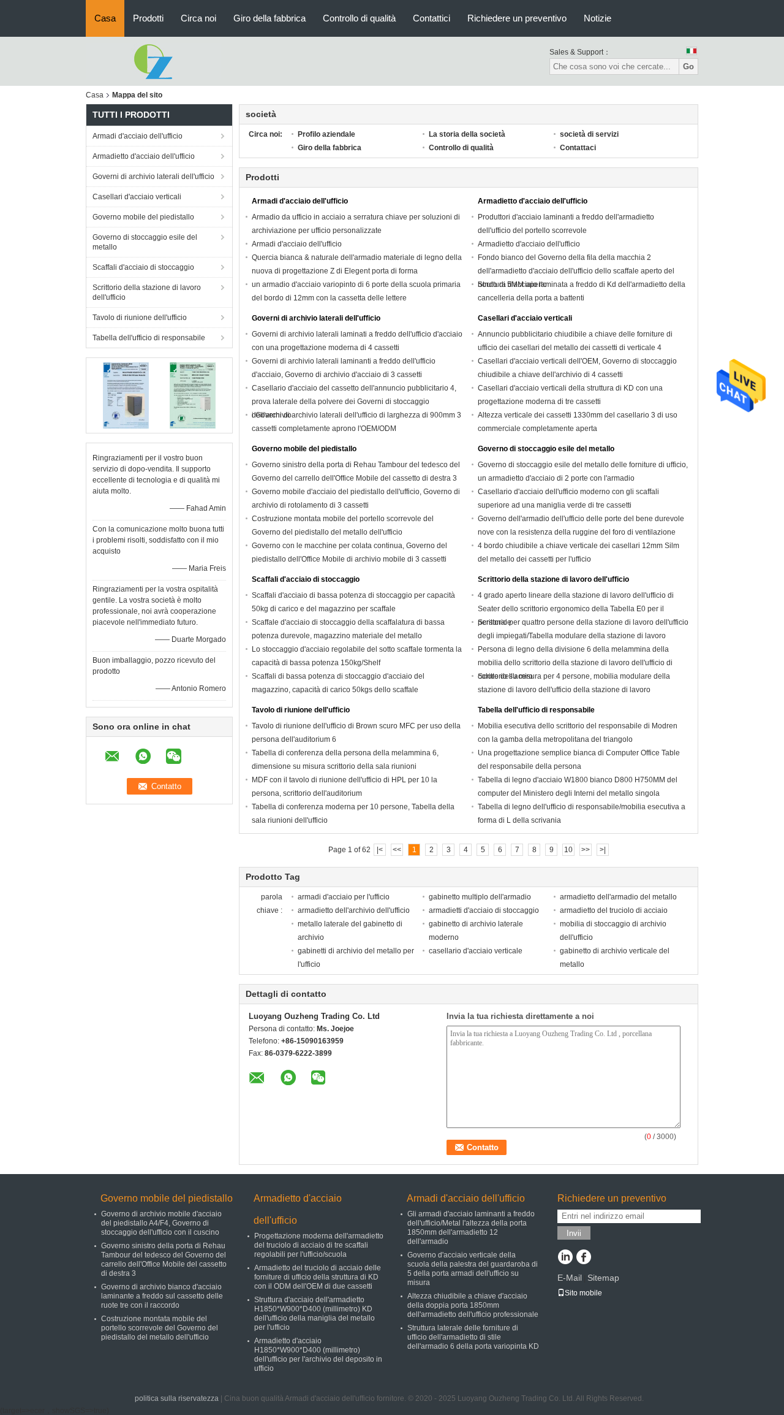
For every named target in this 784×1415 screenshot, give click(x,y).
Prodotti (148, 18)
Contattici (431, 18)
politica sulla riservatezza (177, 1398)
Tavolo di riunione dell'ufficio (139, 317)
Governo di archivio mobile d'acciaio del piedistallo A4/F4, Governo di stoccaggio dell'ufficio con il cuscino (161, 1223)
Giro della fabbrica (269, 18)
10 (568, 849)
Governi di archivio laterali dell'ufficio (153, 176)
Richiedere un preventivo (517, 18)
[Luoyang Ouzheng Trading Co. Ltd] (153, 60)
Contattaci (578, 147)
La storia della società (467, 134)
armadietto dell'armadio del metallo (618, 897)
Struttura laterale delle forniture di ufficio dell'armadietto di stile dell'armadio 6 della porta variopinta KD (473, 1337)
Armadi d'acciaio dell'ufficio (137, 136)
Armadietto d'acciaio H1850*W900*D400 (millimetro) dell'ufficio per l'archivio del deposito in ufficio (318, 1355)
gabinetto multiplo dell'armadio (480, 897)
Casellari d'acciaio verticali (136, 197)
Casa (105, 18)
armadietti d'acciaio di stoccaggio (484, 910)
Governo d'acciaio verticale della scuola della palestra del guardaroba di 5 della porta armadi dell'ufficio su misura (472, 1269)
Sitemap (603, 1278)
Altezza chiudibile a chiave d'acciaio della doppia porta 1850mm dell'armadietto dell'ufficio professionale (472, 1305)
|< (380, 849)
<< (397, 849)
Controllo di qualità (359, 18)
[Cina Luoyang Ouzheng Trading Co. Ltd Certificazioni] (125, 395)
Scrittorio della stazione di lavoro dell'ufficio (146, 292)
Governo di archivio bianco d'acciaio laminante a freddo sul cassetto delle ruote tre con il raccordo (162, 1296)
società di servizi (589, 134)
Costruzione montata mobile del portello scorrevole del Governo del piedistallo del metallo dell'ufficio (159, 1327)
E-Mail (569, 1278)
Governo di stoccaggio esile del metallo (144, 242)
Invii (574, 1233)
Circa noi (198, 18)
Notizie (597, 18)
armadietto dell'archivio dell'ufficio (354, 910)
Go (688, 66)
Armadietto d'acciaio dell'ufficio (143, 156)
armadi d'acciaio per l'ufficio (344, 897)
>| (603, 849)
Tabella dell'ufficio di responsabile (148, 338)
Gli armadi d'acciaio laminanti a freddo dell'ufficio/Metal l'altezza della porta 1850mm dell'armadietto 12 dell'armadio (471, 1228)
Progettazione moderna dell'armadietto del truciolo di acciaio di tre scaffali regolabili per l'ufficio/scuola (318, 1245)
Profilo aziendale (326, 134)
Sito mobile (583, 1293)
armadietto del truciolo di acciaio (614, 910)
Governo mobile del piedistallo (143, 217)
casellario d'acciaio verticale (475, 951)
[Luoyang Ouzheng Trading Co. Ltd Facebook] (583, 1258)
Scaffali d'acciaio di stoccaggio (143, 267)
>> (585, 849)
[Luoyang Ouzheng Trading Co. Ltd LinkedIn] (565, 1258)
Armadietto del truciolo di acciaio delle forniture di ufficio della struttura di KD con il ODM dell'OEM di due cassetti (317, 1277)
